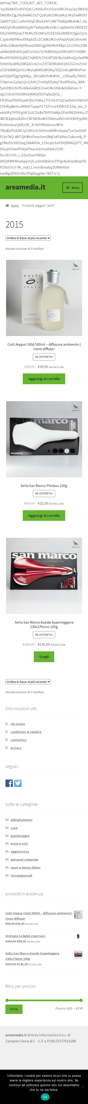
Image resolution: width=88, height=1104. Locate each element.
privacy (16, 748)
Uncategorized (21, 875)
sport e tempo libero (25, 867)
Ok (45, 1097)
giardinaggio (20, 836)
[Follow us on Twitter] (18, 783)
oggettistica (20, 851)
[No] (82, 1086)
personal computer (24, 859)
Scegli (44, 656)
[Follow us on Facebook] (9, 783)
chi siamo (18, 724)
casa (14, 828)
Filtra (14, 1009)
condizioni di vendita (26, 732)
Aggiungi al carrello (44, 378)
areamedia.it (25, 187)
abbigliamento (21, 820)
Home (15, 205)
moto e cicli (19, 843)
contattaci (19, 740)
